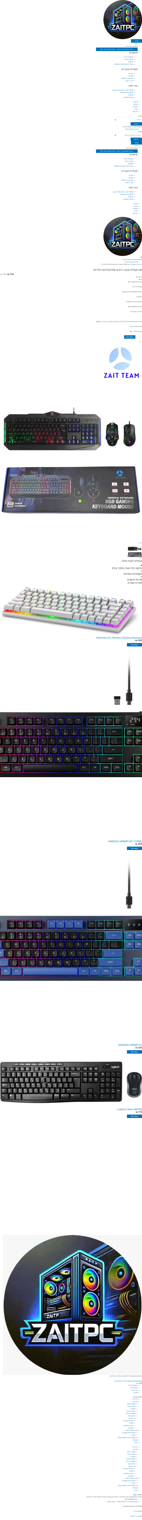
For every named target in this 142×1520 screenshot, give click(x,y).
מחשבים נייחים (131, 1413)
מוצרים (133, 264)
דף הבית (139, 264)
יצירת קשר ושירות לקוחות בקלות (128, 1437)
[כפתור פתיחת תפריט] (136, 41)
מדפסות (130, 1428)
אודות (136, 1442)
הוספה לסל (129, 337)
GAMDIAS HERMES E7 (130, 1044)
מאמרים (135, 1440)
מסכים (131, 1423)
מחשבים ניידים (131, 1411)
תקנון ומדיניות (138, 1511)
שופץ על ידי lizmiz (136, 1516)
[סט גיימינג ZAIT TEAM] (71, 441)
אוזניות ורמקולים (128, 1425)
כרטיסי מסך (132, 1416)
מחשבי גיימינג (131, 1404)
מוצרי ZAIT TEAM (132, 1430)
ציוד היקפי (132, 1418)
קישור (131, 326)
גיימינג (134, 1435)
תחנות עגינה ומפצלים (129, 1433)
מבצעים (133, 1409)
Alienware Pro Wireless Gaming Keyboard (119, 637)
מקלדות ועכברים (128, 1421)
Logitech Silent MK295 (129, 1109)
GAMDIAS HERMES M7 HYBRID (125, 841)
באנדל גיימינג (131, 1406)
